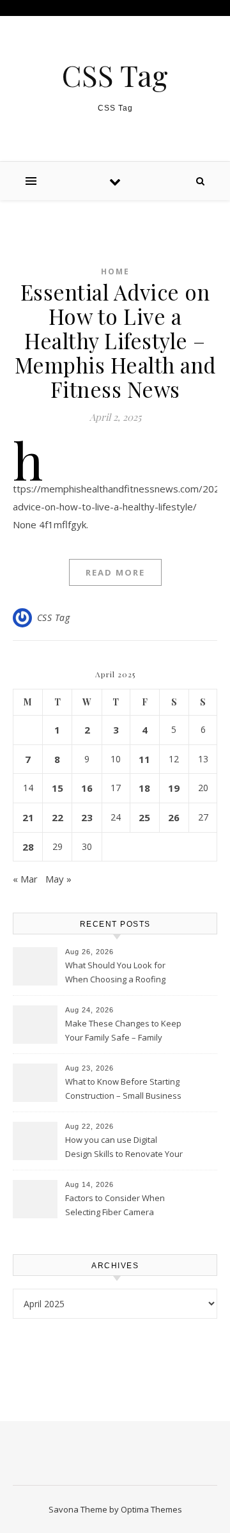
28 (28, 846)
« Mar (25, 878)
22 (57, 817)
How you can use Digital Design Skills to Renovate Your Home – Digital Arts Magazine (124, 1148)
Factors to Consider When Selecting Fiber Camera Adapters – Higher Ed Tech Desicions (116, 1206)
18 (144, 788)
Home (115, 271)
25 (144, 817)
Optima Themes (151, 1509)
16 (87, 788)
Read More (115, 572)
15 (57, 788)
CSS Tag (115, 75)
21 (28, 817)
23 (87, 817)
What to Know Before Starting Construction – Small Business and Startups (123, 1090)
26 (174, 817)
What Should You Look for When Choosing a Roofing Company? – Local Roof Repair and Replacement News (123, 973)
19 (174, 788)
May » (58, 878)
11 (144, 759)
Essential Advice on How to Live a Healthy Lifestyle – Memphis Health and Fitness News (115, 340)
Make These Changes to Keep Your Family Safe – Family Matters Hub (123, 1032)
